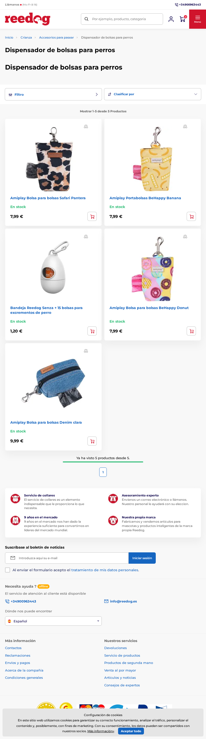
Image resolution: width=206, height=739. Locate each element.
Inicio (9, 37)
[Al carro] (92, 216)
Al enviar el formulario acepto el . (76, 570)
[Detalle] (92, 331)
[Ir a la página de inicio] (27, 19)
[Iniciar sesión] (171, 19)
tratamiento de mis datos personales (104, 570)
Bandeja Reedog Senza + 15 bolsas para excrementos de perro (46, 310)
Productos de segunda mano (128, 663)
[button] (197, 19)
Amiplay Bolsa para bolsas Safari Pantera (48, 198)
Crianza (26, 37)
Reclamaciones (17, 655)
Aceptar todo (131, 731)
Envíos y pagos (17, 663)
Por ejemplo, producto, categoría (119, 19)
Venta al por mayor (120, 670)
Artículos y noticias (120, 678)
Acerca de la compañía (24, 670)
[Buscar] (86, 19)
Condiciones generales (24, 678)
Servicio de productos (122, 655)
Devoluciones (115, 648)
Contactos (13, 648)
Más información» (100, 731)
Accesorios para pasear (56, 37)
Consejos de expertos (122, 685)
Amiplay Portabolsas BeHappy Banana (145, 198)
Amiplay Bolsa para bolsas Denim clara (46, 422)
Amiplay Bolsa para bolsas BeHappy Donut (149, 308)
